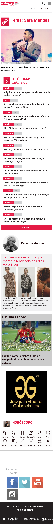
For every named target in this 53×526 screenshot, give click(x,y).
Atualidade (33, 9)
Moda (7, 100)
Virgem (48, 437)
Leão (39, 437)
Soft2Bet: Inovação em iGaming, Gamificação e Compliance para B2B (26, 196)
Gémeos (22, 437)
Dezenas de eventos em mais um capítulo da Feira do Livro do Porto (26, 118)
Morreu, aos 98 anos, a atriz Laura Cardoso (25, 149)
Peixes (48, 445)
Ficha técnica (14, 507)
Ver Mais (26, 227)
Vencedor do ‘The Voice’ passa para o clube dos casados (25, 69)
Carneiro (5, 437)
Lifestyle (8, 191)
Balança (5, 445)
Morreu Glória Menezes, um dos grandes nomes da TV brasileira (24, 139)
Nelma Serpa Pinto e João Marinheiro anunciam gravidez (22, 208)
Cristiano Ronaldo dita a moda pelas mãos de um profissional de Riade (26, 105)
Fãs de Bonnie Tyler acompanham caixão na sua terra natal (25, 172)
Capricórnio (31, 445)
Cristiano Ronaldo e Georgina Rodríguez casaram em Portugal (24, 220)
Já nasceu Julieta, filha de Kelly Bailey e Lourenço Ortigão (23, 160)
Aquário (39, 445)
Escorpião (13, 445)
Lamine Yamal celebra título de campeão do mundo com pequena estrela (23, 359)
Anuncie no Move (25, 510)
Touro (13, 437)
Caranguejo (31, 437)
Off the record (14, 317)
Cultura (7, 112)
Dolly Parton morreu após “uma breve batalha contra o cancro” (26, 94)
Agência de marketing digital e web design (47, 519)
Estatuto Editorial (34, 507)
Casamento (6, 63)
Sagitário (22, 445)
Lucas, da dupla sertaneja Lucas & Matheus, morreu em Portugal (25, 184)
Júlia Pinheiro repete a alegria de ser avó (24, 128)
